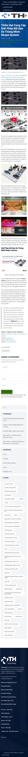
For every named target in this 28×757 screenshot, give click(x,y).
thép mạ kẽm (8, 627)
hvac (6, 549)
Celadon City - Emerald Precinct (9, 731)
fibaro (16, 515)
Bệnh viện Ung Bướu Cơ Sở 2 (9, 682)
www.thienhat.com (11, 342)
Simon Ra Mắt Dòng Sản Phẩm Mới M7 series (13, 419)
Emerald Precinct (5, 686)
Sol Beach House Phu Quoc (8, 697)
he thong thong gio (10, 541)
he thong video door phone (12, 545)
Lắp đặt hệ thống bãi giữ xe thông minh (14, 577)
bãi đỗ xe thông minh (10, 491)
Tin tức (8, 38)
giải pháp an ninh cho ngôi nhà (13, 519)
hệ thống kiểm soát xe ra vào (12, 565)
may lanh (7, 581)
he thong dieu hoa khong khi (12, 526)
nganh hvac (19, 589)
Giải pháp (5, 458)
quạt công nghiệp (9, 609)
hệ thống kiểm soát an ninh (12, 552)
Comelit (21, 499)
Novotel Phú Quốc (6, 693)
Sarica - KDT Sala (6, 727)
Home (2, 38)
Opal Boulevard (5, 724)
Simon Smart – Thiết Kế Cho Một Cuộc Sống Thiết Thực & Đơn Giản (13, 442)
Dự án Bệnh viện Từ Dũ (7, 700)
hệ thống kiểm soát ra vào (12, 561)
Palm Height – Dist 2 (6, 717)
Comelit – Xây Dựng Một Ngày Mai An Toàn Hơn (13, 425)
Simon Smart (8, 616)
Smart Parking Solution (13, 72)
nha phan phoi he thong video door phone (13, 593)
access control (9, 484)
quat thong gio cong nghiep (12, 605)
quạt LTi (20, 609)
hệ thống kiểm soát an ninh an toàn (13, 557)
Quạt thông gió (9, 612)
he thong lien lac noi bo (11, 537)
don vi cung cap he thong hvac (13, 506)
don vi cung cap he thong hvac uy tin (14, 510)
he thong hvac (8, 530)
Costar (6, 502)
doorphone (8, 515)
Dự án (4, 454)
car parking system (10, 499)
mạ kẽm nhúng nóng (10, 585)
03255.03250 (9, 338)
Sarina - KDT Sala (6, 720)
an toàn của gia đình (10, 487)
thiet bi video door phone (11, 624)
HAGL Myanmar (5, 713)
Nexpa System (5, 350)
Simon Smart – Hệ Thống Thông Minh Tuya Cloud (12, 436)
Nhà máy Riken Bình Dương (8, 704)
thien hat (7, 620)
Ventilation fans (7, 471)
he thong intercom (10, 534)
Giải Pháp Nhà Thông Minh (12, 522)
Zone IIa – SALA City (6, 709)
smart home (18, 616)
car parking (8, 495)
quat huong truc (9, 601)
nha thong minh (9, 597)
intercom (7, 572)
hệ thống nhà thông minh (11, 569)
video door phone (9, 631)
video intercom (9, 635)
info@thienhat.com (10, 340)
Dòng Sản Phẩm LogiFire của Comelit (13, 431)
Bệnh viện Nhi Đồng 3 (7, 689)
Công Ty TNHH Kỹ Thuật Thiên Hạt (11, 75)
